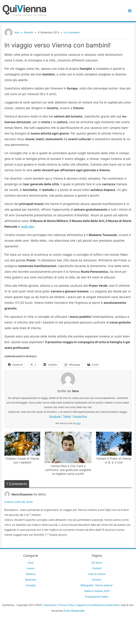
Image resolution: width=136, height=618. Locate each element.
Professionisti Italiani (96, 596)
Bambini (28, 32)
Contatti (96, 568)
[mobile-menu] (129, 10)
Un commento (72, 32)
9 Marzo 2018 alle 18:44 (18, 501)
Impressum (50, 604)
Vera (16, 32)
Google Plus (80, 416)
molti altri (27, 226)
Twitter (67, 416)
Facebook (55, 416)
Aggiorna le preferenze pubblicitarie (98, 604)
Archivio (96, 579)
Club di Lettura (96, 573)
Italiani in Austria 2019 (96, 590)
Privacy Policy (67, 604)
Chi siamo (96, 562)
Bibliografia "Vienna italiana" (97, 585)
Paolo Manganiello (74, 610)
